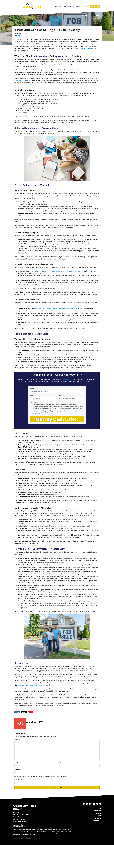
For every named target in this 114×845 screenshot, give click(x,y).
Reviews (86, 6)
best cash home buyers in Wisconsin (30, 685)
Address (33, 389)
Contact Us (93, 18)
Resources (98, 813)
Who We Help (77, 6)
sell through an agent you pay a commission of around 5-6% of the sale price (61, 271)
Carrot (40, 838)
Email (60, 396)
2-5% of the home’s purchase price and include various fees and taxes (55, 309)
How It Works (58, 6)
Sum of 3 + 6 (18, 780)
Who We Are (67, 6)
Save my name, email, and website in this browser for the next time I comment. (41, 776)
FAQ (99, 18)
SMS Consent (33, 403)
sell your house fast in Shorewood (57, 601)
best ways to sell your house (82, 48)
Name (16, 762)
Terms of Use (75, 412)
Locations (98, 818)
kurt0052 (19, 36)
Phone (32, 396)
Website (17, 769)
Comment (18, 740)
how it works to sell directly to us (28, 85)
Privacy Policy (36, 414)
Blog (99, 816)
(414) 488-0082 (94, 15)
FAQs (99, 808)
